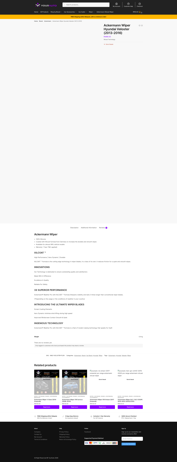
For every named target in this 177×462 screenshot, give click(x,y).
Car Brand (89, 355)
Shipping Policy (64, 434)
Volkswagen (66, 397)
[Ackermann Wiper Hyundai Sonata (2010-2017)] (139, 25)
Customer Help (128, 6)
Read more (46, 407)
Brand (41, 21)
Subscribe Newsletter (128, 444)
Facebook (87, 432)
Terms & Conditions (40, 439)
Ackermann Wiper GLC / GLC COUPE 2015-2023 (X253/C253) (130, 400)
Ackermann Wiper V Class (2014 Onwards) (45, 400)
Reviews (103, 228)
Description (74, 228)
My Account (116, 6)
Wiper (100, 355)
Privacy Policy (63, 432)
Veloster (124, 355)
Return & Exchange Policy (67, 439)
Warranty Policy (64, 437)
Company (37, 432)
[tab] (74, 228)
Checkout (140, 6)
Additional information (89, 228)
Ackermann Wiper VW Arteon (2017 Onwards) (102, 400)
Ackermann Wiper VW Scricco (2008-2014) (72, 400)
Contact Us (37, 434)
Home (36, 21)
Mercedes (37, 397)
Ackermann (47, 21)
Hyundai (95, 355)
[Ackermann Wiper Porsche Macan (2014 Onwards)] (142, 25)
